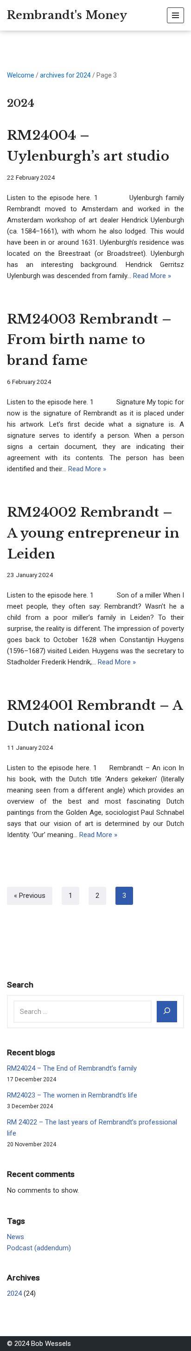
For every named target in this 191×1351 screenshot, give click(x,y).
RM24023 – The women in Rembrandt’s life (72, 1095)
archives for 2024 (65, 75)
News (15, 1237)
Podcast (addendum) (39, 1248)
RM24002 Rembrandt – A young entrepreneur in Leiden (93, 533)
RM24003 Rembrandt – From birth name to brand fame (89, 340)
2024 (14, 1293)
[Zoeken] (167, 1011)
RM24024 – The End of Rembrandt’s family (72, 1068)
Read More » (152, 276)
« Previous (29, 895)
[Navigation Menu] (175, 15)
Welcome (20, 75)
